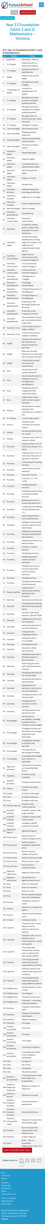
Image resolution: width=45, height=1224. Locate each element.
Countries (5, 1183)
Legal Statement (7, 1201)
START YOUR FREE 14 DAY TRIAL (17, 1150)
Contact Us (5, 1176)
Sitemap (4, 1178)
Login (14, 12)
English (4, 1191)
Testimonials (6, 1185)
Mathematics (6, 1188)
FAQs (3, 1173)
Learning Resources (8, 1194)
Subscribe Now (28, 12)
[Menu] (41, 4)
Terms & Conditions (8, 1198)
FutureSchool (16, 5)
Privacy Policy (6, 1204)
